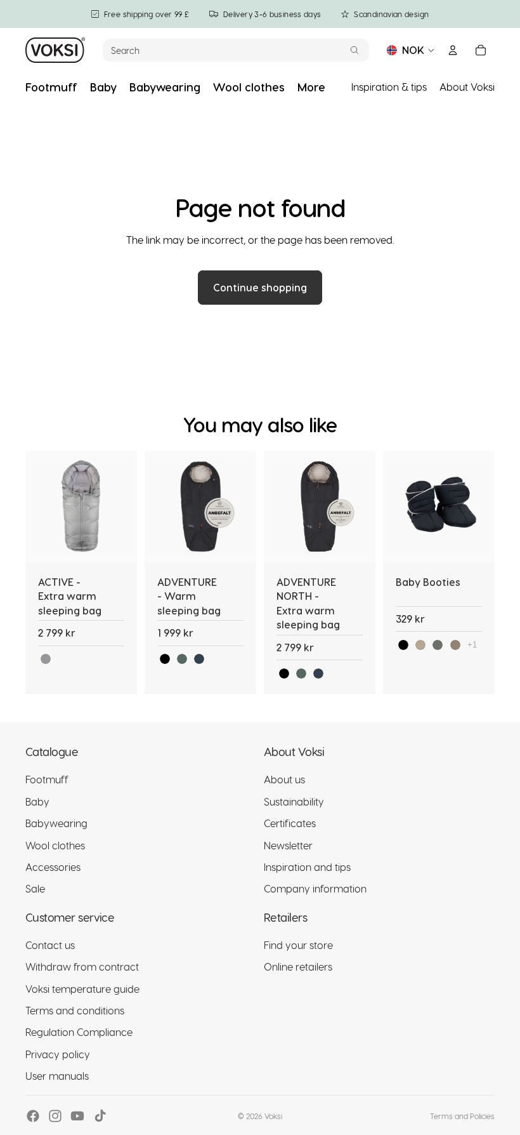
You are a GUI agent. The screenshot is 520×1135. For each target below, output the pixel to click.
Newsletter (288, 845)
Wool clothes (55, 845)
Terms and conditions (74, 1010)
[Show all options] (472, 645)
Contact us (50, 945)
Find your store (298, 945)
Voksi (273, 1116)
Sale (35, 889)
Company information (315, 889)
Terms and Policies (462, 1116)
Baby (37, 801)
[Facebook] (33, 1116)
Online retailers (298, 967)
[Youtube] (77, 1116)
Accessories (53, 867)
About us (284, 780)
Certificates (290, 824)
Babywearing (56, 824)
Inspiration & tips (389, 87)
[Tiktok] (100, 1116)
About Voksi (467, 87)
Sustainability (294, 801)
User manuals (57, 1076)
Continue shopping (260, 287)
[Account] (453, 50)
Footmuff (46, 780)
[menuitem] (311, 87)
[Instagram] (55, 1116)
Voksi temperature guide (82, 989)
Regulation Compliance (79, 1032)
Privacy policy (57, 1054)
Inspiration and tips (307, 867)
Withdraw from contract (82, 967)
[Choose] (117, 542)
